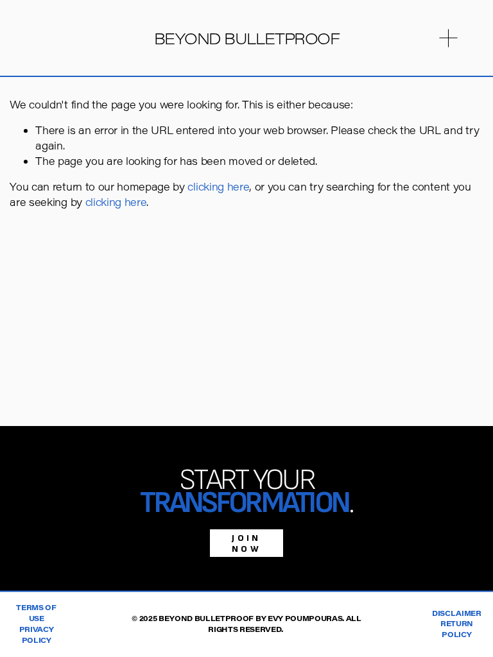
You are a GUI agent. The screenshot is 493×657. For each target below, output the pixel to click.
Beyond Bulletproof (247, 38)
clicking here (218, 186)
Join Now (246, 543)
